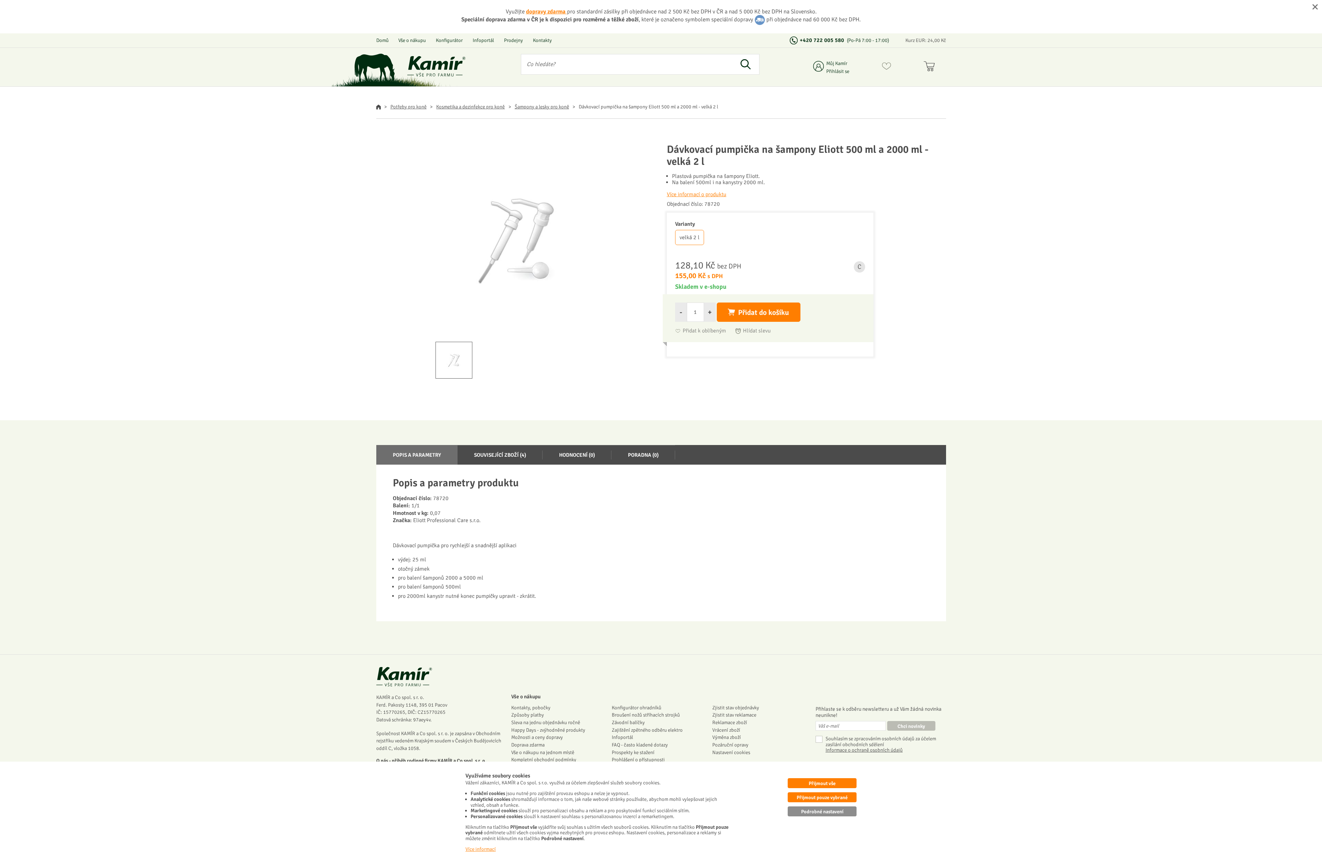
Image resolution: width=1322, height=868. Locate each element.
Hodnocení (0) (577, 455)
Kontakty (542, 40)
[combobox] (627, 64)
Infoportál (483, 40)
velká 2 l (690, 237)
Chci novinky (911, 726)
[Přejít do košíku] (931, 67)
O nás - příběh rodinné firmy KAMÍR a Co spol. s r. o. (431, 761)
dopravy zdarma (546, 11)
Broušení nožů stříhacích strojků (646, 715)
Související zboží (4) (500, 455)
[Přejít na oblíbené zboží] (886, 67)
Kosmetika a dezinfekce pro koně (470, 107)
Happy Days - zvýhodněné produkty (548, 730)
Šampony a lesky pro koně (542, 107)
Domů (382, 40)
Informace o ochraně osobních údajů (864, 750)
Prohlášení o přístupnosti (638, 759)
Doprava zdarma (528, 745)
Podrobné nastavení (822, 811)
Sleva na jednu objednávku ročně (545, 722)
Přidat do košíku (763, 312)
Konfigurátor (449, 40)
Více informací (480, 849)
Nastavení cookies (731, 752)
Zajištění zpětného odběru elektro (647, 730)
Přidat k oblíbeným (704, 331)
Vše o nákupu (412, 40)
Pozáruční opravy (730, 745)
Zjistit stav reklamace (734, 715)
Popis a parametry (417, 455)
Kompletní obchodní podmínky (543, 759)
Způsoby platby (527, 715)
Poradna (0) (643, 455)
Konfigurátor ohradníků (636, 708)
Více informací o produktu (696, 194)
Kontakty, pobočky (530, 708)
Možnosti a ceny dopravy (537, 737)
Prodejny (513, 40)
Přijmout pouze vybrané (822, 797)
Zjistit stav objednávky (735, 708)
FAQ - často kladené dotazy (640, 745)
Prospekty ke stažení (633, 752)
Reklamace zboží (729, 722)
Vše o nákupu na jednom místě (542, 752)
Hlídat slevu (757, 331)
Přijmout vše (822, 783)
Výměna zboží (726, 737)
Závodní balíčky (628, 722)
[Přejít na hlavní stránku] (436, 66)
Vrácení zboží (726, 730)
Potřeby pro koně (408, 107)
